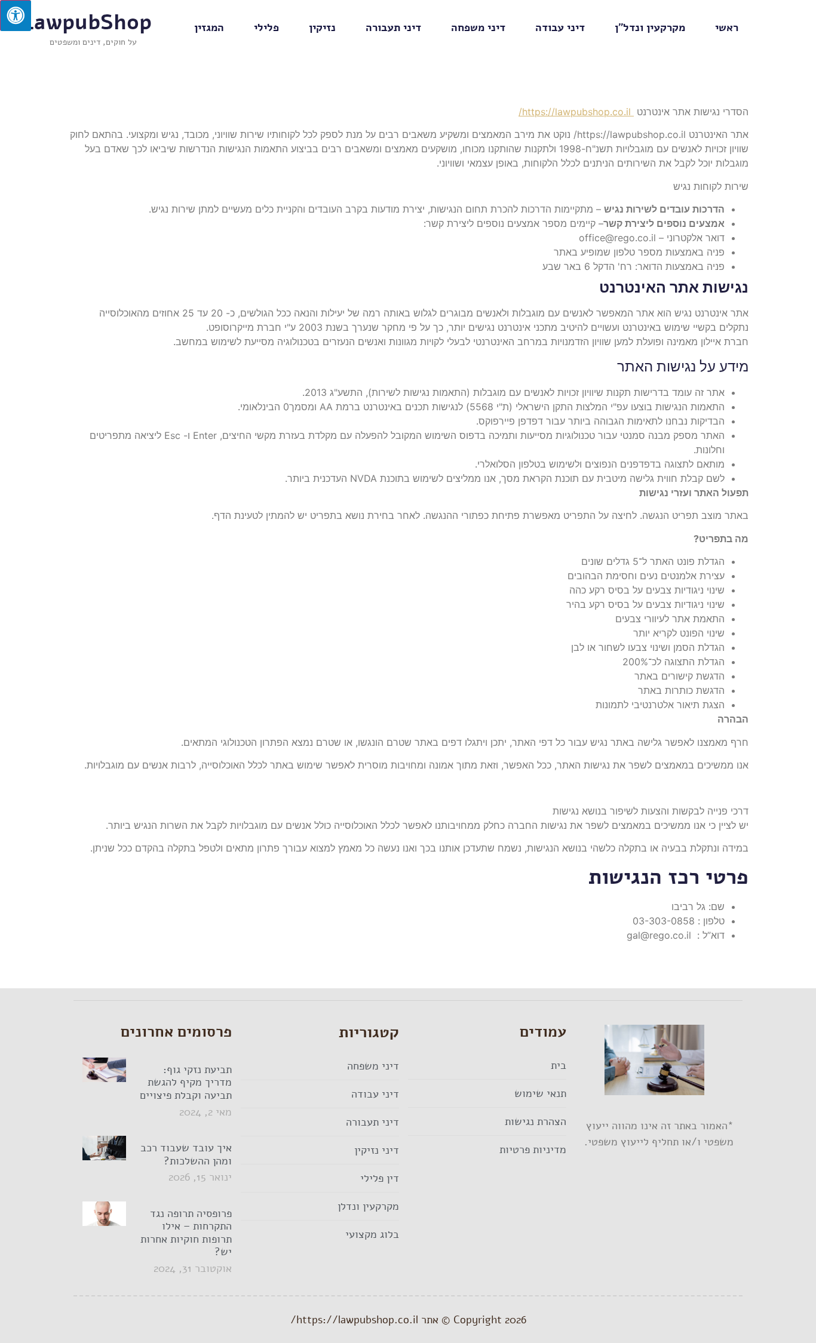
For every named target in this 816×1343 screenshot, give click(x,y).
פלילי (266, 27)
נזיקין (322, 27)
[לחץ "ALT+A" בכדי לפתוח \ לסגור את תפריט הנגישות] (15, 15)
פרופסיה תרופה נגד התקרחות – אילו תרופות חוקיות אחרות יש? (186, 1232)
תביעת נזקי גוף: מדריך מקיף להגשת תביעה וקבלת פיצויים (186, 1082)
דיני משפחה (478, 27)
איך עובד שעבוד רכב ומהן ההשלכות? (186, 1154)
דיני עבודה (560, 27)
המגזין (209, 27)
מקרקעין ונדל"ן (650, 27)
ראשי (726, 27)
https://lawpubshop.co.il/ (576, 112)
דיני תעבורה (393, 27)
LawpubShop (87, 22)
